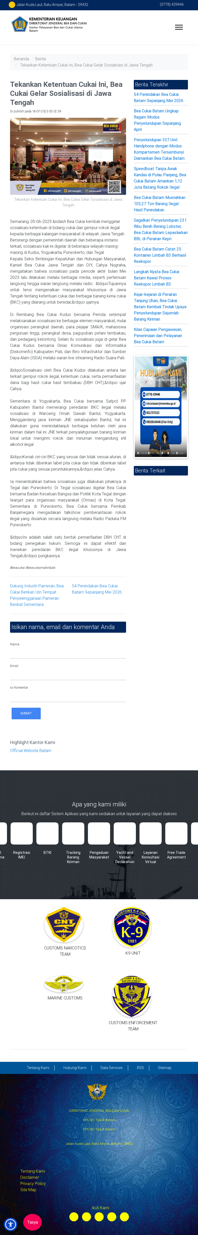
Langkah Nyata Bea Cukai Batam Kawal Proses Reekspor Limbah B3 (156, 278)
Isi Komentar (19, 687)
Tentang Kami (32, 1171)
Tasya (32, 1222)
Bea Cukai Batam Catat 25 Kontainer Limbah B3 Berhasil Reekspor (160, 255)
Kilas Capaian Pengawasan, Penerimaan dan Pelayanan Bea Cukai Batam (158, 335)
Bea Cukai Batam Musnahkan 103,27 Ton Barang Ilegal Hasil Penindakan (159, 203)
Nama (14, 644)
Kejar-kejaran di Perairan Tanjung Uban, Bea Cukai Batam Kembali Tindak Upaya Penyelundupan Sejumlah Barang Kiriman (160, 307)
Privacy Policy (33, 1183)
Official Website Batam (30, 750)
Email (14, 666)
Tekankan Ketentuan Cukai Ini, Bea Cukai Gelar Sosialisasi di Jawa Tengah (86, 65)
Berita (40, 58)
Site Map (28, 1189)
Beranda (21, 58)
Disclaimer (29, 1177)
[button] (10, 1224)
